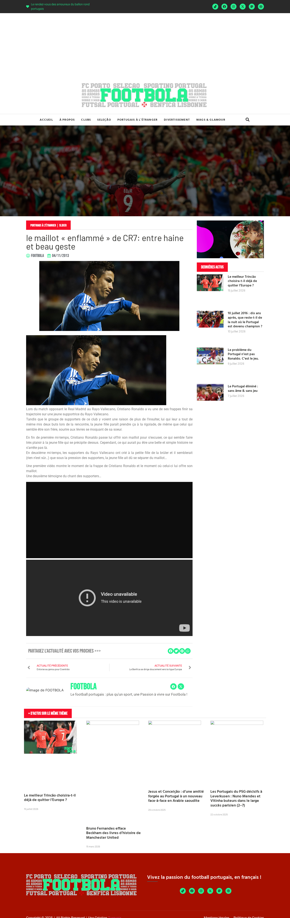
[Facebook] (224, 7)
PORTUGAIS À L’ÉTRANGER (137, 119)
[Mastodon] (252, 7)
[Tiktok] (215, 7)
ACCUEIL (46, 119)
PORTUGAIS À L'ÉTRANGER (43, 225)
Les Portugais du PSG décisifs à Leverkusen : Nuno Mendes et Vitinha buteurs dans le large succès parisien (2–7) (236, 798)
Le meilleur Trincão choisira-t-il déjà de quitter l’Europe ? (242, 281)
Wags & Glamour (210, 119)
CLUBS (86, 119)
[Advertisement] (145, 45)
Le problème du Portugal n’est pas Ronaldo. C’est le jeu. (243, 354)
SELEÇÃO (104, 119)
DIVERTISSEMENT (177, 119)
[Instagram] (234, 7)
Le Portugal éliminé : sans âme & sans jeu (243, 388)
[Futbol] (261, 7)
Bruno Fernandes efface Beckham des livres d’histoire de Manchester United (113, 832)
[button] (247, 119)
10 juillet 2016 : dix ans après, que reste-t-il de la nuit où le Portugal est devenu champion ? (245, 319)
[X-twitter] (243, 7)
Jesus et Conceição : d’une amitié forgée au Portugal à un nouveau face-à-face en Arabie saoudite (176, 795)
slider (62, 225)
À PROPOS (67, 119)
